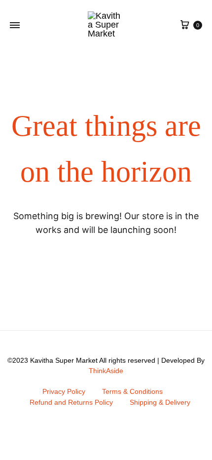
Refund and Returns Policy (71, 402)
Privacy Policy (63, 391)
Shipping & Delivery (160, 402)
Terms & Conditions (132, 391)
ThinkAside (106, 371)
